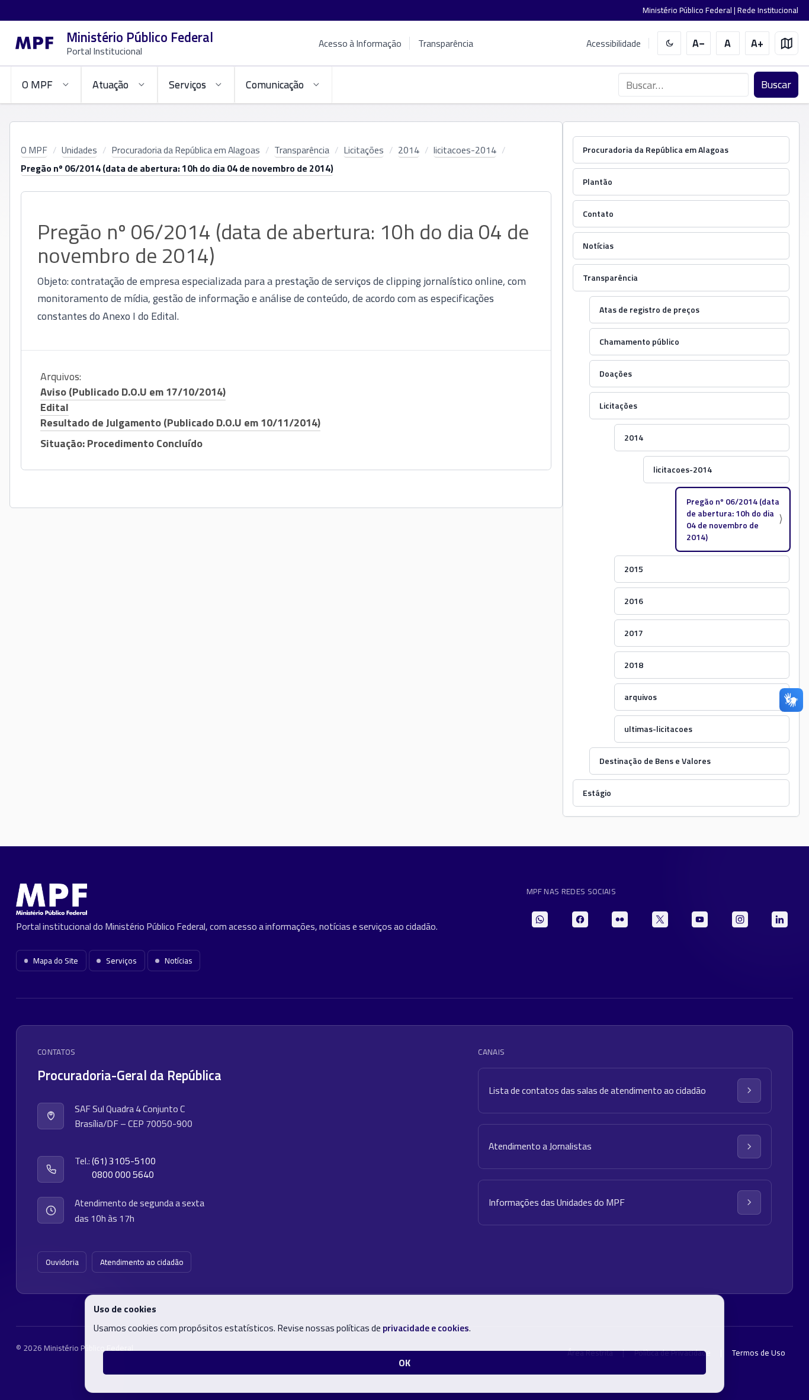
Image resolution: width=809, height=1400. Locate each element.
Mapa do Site (55, 960)
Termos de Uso (758, 1353)
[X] (660, 919)
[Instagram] (740, 919)
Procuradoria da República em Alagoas (185, 150)
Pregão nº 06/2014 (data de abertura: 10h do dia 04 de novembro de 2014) (177, 168)
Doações (615, 373)
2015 (633, 569)
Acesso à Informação (360, 43)
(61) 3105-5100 (124, 1161)
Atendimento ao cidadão (142, 1262)
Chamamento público (639, 341)
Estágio (597, 792)
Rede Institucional (767, 10)
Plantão (597, 181)
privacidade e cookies (426, 1328)
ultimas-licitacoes (658, 729)
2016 (633, 601)
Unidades (79, 150)
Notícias (598, 245)
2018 (633, 665)
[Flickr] (619, 919)
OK (404, 1363)
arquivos (640, 697)
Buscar (776, 84)
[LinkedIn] (779, 919)
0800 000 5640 (123, 1174)
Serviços (121, 960)
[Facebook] (580, 919)
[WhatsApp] (540, 919)
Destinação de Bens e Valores (655, 760)
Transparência (445, 43)
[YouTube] (699, 919)
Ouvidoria (62, 1262)
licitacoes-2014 (465, 150)
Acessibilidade (613, 43)
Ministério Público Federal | (690, 10)
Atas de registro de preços (649, 309)
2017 (633, 633)
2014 (408, 150)
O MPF (34, 150)
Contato (598, 213)
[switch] (669, 43)
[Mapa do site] (787, 43)
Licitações (363, 150)
